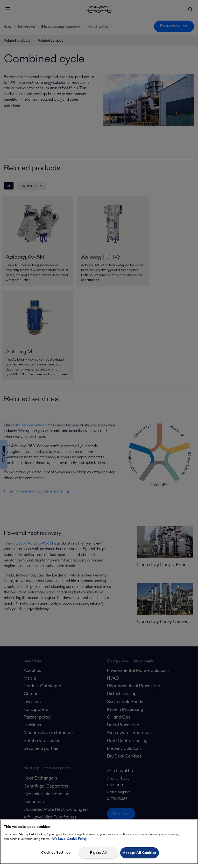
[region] (99, 841)
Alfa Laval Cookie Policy (69, 838)
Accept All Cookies (139, 852)
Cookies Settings (56, 852)
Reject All (98, 852)
